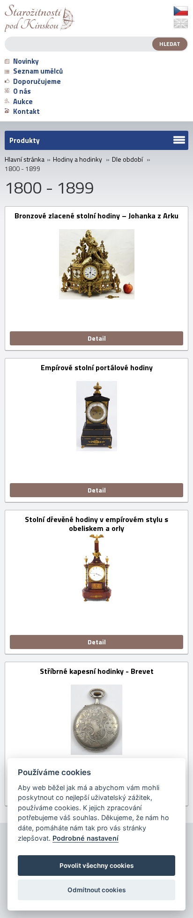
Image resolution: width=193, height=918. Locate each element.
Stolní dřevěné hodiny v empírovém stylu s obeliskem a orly (96, 524)
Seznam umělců (38, 71)
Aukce (23, 101)
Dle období (127, 159)
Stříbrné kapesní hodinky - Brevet (97, 672)
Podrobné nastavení (85, 838)
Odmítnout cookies (96, 890)
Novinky (26, 61)
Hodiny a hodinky (77, 159)
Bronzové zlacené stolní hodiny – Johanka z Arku (96, 216)
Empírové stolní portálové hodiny (97, 368)
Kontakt (26, 111)
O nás (22, 91)
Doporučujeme (37, 81)
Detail (97, 338)
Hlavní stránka (25, 159)
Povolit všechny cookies (96, 865)
